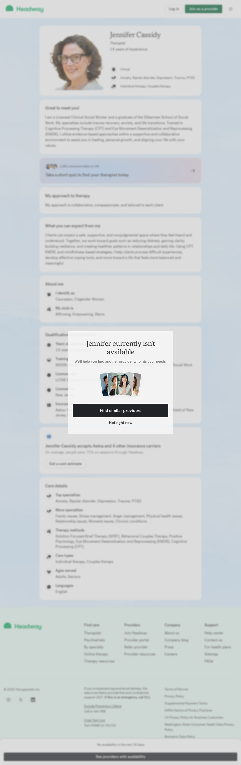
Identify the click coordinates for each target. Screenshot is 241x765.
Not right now (120, 422)
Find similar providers (120, 410)
